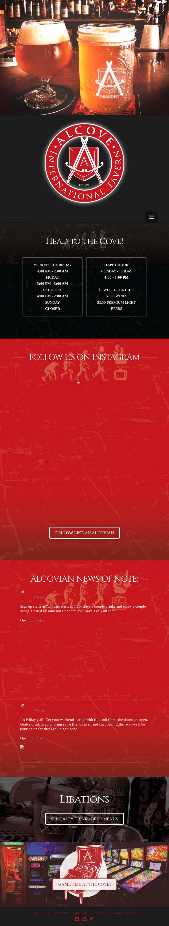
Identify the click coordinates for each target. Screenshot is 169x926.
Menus (63, 913)
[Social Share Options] (17, 443)
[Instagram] (92, 919)
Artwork (116, 913)
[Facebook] (77, 919)
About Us (48, 913)
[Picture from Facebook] (52, 656)
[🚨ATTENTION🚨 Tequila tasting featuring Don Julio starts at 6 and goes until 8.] (48, 484)
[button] (151, 217)
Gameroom (79, 913)
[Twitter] (84, 919)
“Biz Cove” (98, 913)
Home (34, 913)
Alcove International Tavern (55, 593)
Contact (132, 913)
